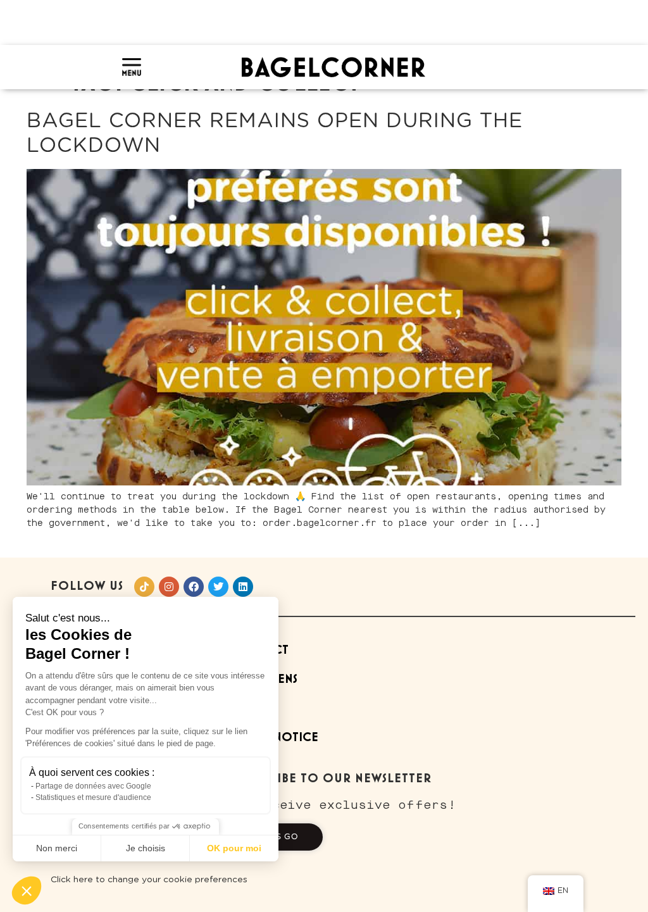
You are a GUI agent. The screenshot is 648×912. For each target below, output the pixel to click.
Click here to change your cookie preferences (149, 879)
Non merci (56, 848)
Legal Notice (275, 737)
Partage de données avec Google (93, 786)
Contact (261, 650)
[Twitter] (218, 587)
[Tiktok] (144, 587)
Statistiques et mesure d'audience (93, 797)
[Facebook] (194, 587)
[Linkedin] (243, 587)
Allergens (265, 679)
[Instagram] (169, 587)
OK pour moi (234, 848)
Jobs (246, 708)
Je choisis (145, 848)
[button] (26, 890)
